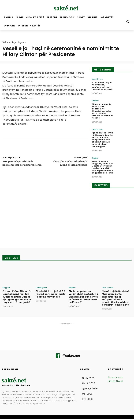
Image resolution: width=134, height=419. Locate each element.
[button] (128, 21)
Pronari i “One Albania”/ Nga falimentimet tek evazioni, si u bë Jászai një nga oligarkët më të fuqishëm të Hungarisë (16, 297)
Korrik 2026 (88, 383)
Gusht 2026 (88, 378)
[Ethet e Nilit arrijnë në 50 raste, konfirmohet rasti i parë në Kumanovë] (124, 84)
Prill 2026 (87, 398)
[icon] (58, 356)
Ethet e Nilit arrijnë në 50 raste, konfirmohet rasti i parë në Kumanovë (102, 86)
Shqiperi (95, 101)
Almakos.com (115, 377)
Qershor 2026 (90, 388)
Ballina (6, 42)
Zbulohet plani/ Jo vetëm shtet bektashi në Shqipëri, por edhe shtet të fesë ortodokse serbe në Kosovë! (102, 111)
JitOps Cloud (115, 381)
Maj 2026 (87, 393)
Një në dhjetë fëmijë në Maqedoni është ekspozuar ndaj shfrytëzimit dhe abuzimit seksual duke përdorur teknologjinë (102, 139)
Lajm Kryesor (19, 42)
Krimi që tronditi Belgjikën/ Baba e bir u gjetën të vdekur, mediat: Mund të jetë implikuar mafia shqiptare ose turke (102, 167)
